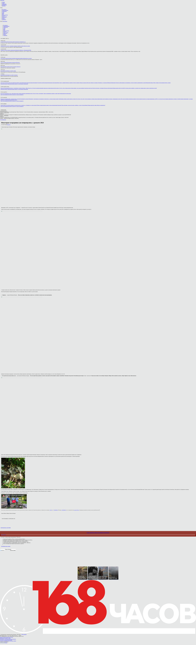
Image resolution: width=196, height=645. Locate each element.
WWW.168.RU (23, 634)
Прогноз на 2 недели (12, 550)
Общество (8, 124)
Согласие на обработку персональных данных (8, 640)
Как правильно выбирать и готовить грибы (8, 70)
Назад (1, 7)
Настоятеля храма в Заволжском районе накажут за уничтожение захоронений (14, 83)
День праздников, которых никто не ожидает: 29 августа (10, 66)
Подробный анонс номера (5, 546)
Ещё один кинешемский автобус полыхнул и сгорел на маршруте (12, 94)
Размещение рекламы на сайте (5, 638)
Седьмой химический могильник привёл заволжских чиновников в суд (13, 41)
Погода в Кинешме (8, 549)
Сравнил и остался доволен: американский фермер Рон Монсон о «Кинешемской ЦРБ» (16, 50)
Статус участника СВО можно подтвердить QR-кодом (10, 62)
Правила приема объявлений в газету (6, 637)
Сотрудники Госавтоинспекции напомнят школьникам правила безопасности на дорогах (16, 58)
